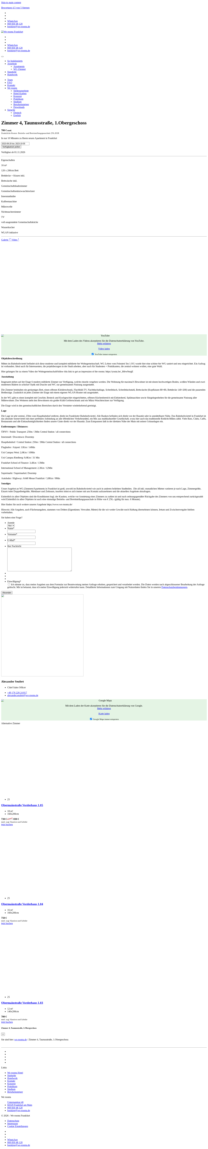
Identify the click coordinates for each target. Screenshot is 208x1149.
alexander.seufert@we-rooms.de (22, 695)
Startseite (11, 1075)
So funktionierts (15, 61)
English (17, 115)
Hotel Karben (19, 93)
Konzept (17, 96)
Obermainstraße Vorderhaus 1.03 (22, 1002)
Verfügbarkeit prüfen (11, 147)
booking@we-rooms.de (18, 1110)
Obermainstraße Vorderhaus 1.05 (22, 805)
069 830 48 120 (15, 1107)
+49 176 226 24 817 (17, 692)
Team (10, 79)
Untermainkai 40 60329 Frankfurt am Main (19, 1103)
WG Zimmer (19, 69)
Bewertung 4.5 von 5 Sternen (15, 7)
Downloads (19, 107)
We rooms (12, 88)
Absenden (6, 593)
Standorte (11, 72)
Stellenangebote (21, 90)
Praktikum (18, 99)
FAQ (9, 82)
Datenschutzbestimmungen (174, 587)
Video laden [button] (104, 348)
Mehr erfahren (104, 343)
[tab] (6, 240)
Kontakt (11, 85)
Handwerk (12, 74)
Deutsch (17, 112)
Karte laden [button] (104, 713)
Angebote (12, 63)
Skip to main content (11, 2)
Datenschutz (13, 1120)
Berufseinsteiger (21, 104)
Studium (17, 101)
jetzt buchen (7, 824)
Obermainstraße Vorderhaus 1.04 (22, 904)
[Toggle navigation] (2, 56)
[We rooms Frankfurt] (12, 31)
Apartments (19, 66)
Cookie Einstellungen (17, 1126)
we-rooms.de (20, 1039)
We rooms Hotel (15, 1072)
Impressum (12, 1123)
